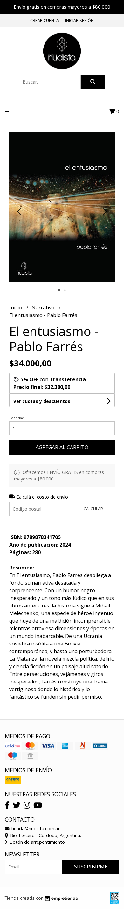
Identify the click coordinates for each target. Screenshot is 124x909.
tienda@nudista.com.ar (34, 828)
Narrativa (43, 307)
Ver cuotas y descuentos (41, 401)
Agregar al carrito (62, 447)
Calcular (93, 509)
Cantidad (16, 418)
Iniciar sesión (79, 20)
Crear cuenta (44, 20)
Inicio (16, 307)
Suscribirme (90, 866)
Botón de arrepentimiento (36, 842)
